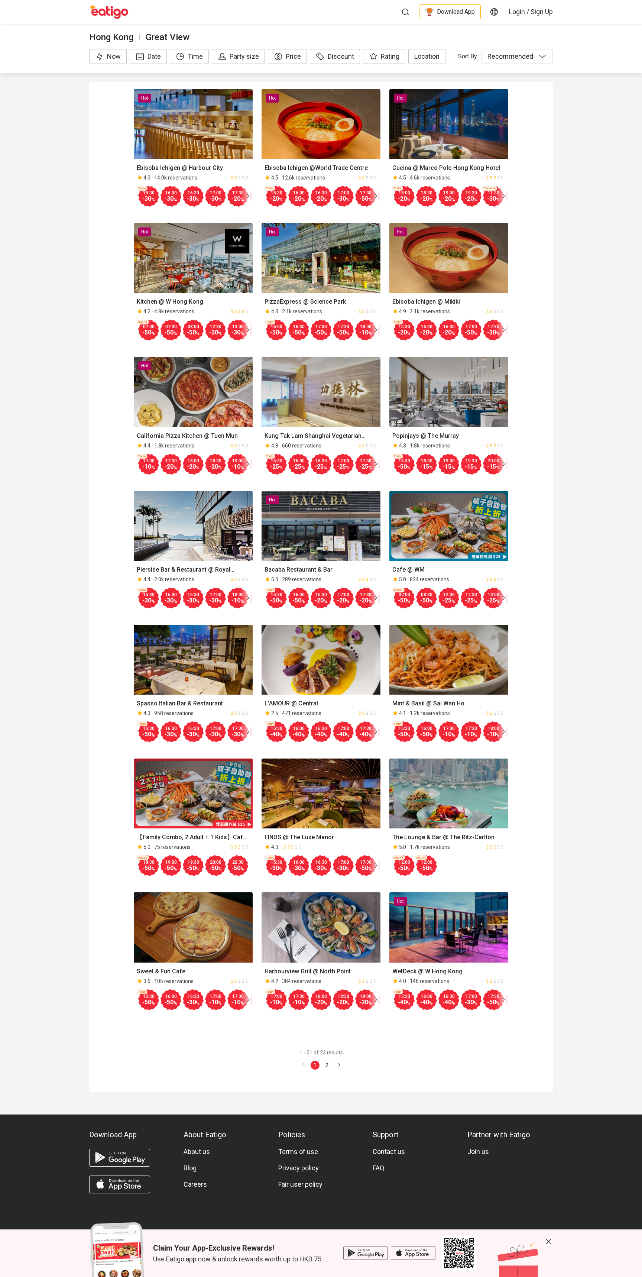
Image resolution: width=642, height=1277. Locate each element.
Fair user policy (300, 1184)
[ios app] (119, 1184)
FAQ (378, 1168)
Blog (190, 1168)
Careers (195, 1184)
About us (197, 1151)
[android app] (119, 1158)
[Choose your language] (494, 11)
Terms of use (298, 1151)
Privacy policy (298, 1168)
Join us (478, 1151)
